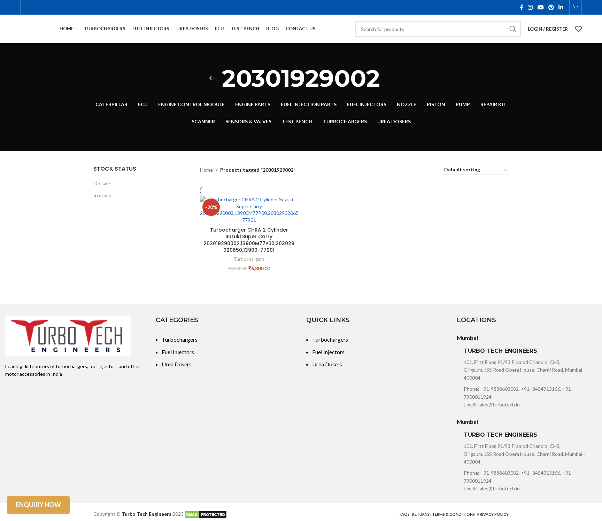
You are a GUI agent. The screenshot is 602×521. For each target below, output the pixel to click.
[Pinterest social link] (551, 7)
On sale (101, 183)
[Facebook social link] (521, 7)
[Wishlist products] (578, 29)
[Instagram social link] (530, 7)
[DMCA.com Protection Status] (206, 514)
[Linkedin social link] (560, 7)
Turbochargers (249, 259)
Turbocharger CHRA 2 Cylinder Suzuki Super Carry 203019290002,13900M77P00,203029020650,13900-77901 (248, 240)
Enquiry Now (38, 504)
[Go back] (213, 78)
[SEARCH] (513, 29)
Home (206, 170)
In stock (102, 195)
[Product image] (249, 209)
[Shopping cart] (575, 7)
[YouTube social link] (540, 7)
